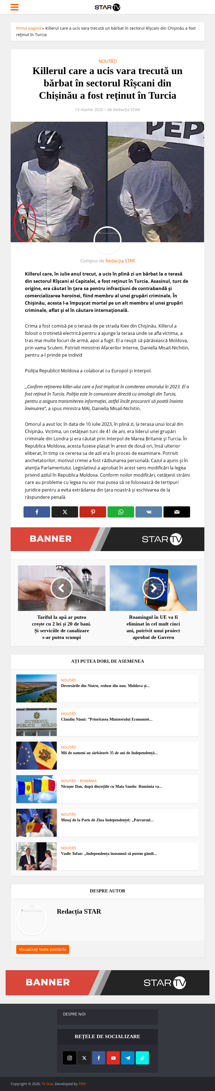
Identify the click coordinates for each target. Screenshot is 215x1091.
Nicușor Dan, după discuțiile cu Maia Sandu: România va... (111, 786)
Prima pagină (28, 28)
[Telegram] (127, 1057)
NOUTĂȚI (108, 61)
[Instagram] (69, 1057)
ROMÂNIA (88, 780)
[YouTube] (113, 1057)
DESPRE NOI (74, 1014)
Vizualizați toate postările (42, 949)
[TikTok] (142, 1057)
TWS (82, 1083)
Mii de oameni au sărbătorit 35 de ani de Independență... (109, 753)
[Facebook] (98, 1057)
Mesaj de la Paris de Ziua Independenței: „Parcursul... (107, 820)
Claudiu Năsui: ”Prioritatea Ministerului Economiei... (107, 719)
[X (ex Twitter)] (84, 1057)
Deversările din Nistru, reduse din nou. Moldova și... (105, 686)
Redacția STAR (126, 109)
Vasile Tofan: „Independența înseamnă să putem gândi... (109, 854)
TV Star (47, 1083)
